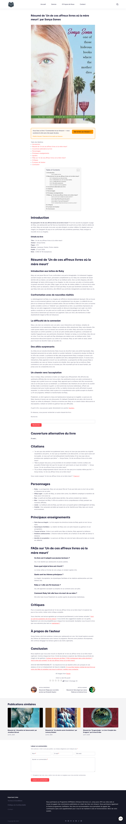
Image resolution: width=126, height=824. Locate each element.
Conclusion (35, 164)
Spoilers (34, 155)
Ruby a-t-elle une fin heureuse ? (62, 201)
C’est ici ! (76, 476)
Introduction (36, 144)
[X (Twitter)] (68, 821)
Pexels (68, 673)
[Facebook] (65, 821)
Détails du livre (57, 174)
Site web (78, 753)
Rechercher (36, 425)
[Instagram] (76, 821)
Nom (34, 753)
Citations (50, 188)
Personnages (36, 151)
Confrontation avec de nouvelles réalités (62, 179)
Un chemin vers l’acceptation (59, 184)
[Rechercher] (117, 4)
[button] (120, 818)
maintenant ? (56, 623)
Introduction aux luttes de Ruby (59, 178)
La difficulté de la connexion (59, 181)
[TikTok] (78, 821)
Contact (82, 4)
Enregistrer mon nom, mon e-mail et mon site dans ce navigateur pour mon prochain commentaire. (59, 775)
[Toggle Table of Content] (77, 170)
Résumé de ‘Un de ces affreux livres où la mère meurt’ (49, 146)
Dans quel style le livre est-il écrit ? (62, 198)
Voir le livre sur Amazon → (82, 132)
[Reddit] (73, 821)
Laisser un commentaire (40, 780)
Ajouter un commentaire (40, 759)
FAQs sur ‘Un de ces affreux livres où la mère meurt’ (49, 158)
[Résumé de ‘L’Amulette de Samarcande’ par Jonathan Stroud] (25, 718)
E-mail (56, 753)
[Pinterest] (71, 821)
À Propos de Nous (68, 4)
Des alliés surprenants (58, 183)
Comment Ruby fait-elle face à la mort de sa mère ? (66, 202)
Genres (53, 4)
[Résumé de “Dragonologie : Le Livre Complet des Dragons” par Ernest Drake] (100, 718)
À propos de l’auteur (38, 162)
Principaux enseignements (40, 153)
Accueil (43, 4)
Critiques (35, 160)
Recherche (34, 416)
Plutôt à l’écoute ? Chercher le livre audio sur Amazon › (48, 136)
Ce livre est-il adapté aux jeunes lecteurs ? (63, 196)
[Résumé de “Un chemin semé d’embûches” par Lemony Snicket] (63, 718)
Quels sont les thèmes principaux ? (62, 199)
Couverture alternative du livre (42, 149)
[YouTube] (81, 821)
